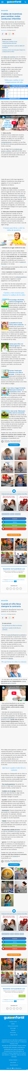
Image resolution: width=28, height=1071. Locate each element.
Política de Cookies (9, 581)
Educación (4, 10)
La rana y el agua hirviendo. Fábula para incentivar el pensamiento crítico (17, 390)
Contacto (13, 1030)
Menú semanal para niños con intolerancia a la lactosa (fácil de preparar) (7, 560)
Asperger (17, 934)
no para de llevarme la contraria (15, 635)
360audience (18, 1068)
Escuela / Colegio (5, 514)
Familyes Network (13, 1060)
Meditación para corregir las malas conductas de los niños (20, 456)
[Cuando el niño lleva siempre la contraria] (7, 459)
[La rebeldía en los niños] (7, 906)
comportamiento (6, 142)
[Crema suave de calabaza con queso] (7, 879)
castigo (3, 69)
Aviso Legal (13, 1028)
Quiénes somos (13, 1021)
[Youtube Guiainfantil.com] (21, 589)
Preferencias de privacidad (13, 579)
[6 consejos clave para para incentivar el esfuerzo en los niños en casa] (7, 486)
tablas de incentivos (10, 57)
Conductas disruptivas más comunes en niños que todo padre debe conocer (20, 468)
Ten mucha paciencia (8, 784)
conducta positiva (20, 277)
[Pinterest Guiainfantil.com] (11, 589)
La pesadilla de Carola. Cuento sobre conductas (16, 323)
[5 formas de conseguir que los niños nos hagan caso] (21, 892)
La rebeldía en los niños (7, 904)
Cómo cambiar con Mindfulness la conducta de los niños (7, 469)
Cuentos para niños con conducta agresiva (16, 345)
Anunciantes (13, 1032)
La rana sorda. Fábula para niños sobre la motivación (17, 412)
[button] (3, 2)
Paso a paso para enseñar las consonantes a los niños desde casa (20, 547)
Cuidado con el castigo (9, 791)
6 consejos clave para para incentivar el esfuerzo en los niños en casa (6, 482)
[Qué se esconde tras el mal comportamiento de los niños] (21, 486)
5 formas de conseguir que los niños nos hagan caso (20, 889)
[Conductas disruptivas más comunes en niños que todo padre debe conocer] (21, 473)
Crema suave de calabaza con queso (6, 877)
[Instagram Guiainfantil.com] (14, 589)
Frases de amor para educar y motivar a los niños (14, 494)
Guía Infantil (13, 1062)
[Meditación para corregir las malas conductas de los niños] (21, 459)
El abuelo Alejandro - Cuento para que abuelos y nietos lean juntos (7, 547)
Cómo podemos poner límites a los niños (20, 877)
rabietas (10, 658)
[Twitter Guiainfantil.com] (17, 589)
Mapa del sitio (14, 1034)
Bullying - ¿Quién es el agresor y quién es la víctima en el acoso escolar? (20, 561)
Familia (11, 934)
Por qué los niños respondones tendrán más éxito (7, 889)
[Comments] (13, 34)
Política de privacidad (13, 1026)
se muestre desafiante (8, 717)
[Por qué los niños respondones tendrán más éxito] (7, 892)
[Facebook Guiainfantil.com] (7, 589)
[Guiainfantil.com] (14, 3)
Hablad (4, 821)
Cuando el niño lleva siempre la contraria (6, 457)
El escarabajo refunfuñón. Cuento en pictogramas (16, 300)
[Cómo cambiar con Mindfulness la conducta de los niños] (7, 473)
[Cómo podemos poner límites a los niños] (21, 879)
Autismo (12, 514)
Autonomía (5, 810)
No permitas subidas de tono (11, 829)
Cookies (13, 1023)
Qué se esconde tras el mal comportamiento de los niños (20, 483)
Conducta (4, 438)
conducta (21, 195)
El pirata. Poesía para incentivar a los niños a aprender (16, 372)
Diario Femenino (14, 1065)
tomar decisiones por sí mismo (13, 682)
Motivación (17, 514)
